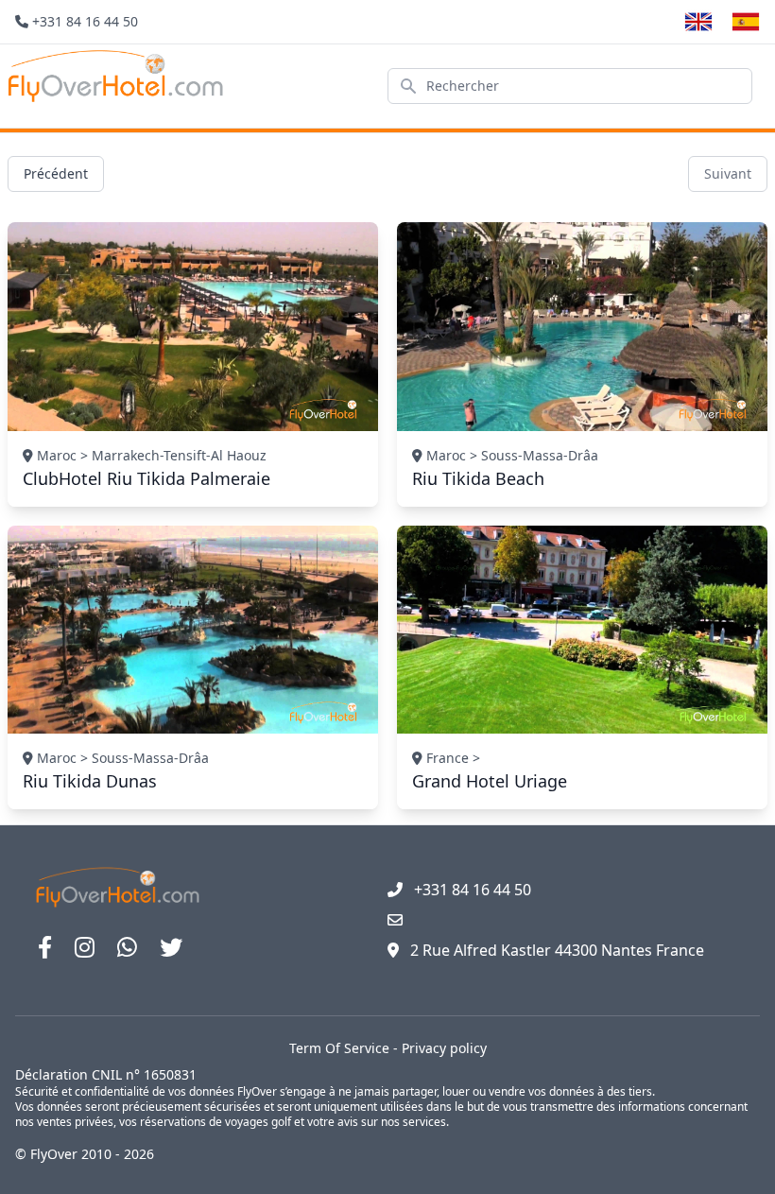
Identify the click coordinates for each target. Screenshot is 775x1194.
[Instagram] (84, 947)
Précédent (56, 173)
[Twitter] (171, 947)
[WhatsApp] (127, 947)
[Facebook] (45, 947)
